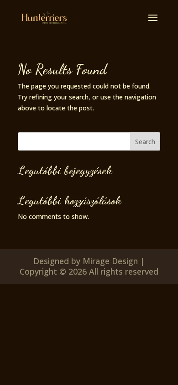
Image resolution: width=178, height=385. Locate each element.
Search (145, 141)
